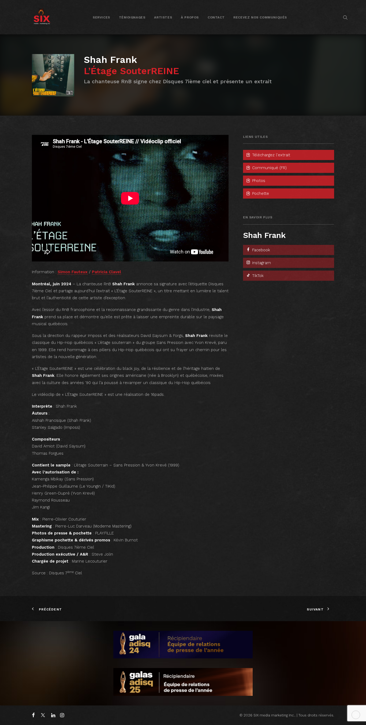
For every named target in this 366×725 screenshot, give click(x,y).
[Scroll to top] (356, 714)
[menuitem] (101, 17)
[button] (345, 17)
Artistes (163, 17)
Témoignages (132, 17)
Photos (258, 180)
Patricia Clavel (106, 271)
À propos (190, 17)
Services (101, 17)
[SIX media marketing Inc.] (42, 17)
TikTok (257, 275)
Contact (216, 17)
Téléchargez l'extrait (270, 155)
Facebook (260, 250)
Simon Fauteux (73, 271)
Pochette (260, 193)
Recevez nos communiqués (260, 17)
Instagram (261, 262)
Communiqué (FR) (269, 167)
